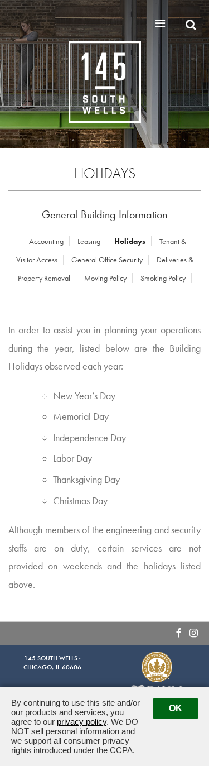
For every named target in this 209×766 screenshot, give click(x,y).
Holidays (129, 241)
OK (175, 708)
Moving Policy (105, 278)
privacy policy (81, 721)
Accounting (46, 241)
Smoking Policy (163, 278)
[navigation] (161, 23)
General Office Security (107, 260)
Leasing (88, 241)
